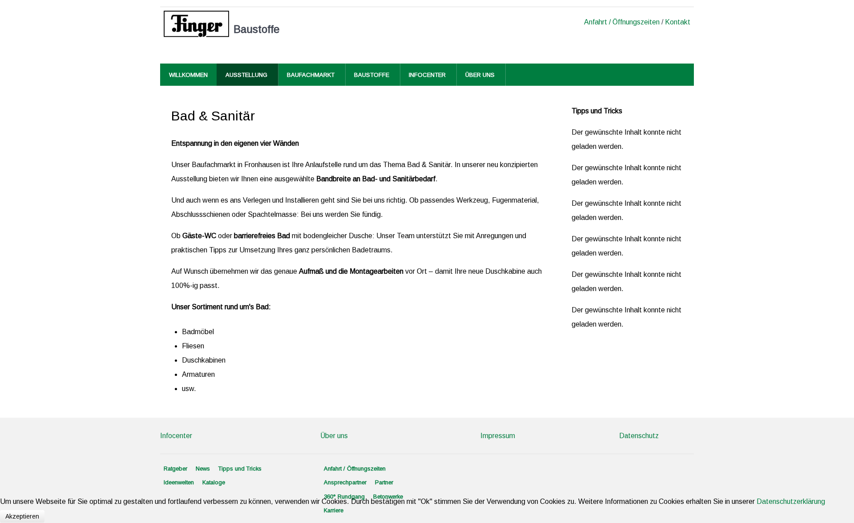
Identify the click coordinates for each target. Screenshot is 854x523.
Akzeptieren (22, 516)
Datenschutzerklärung (791, 501)
